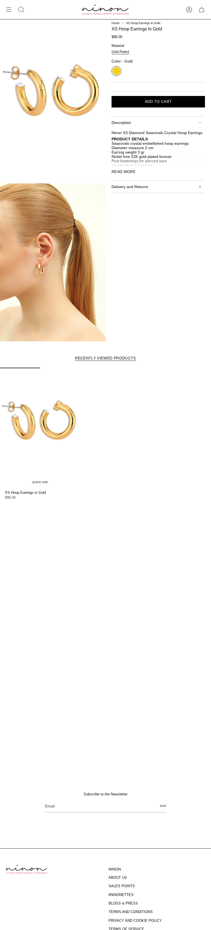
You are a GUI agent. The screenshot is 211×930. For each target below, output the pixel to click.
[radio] (120, 52)
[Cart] (201, 9)
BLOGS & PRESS (123, 903)
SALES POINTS (122, 886)
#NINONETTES (121, 895)
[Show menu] (8, 9)
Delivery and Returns (130, 187)
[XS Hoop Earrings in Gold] (40, 428)
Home (116, 23)
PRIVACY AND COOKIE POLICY (135, 920)
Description (121, 122)
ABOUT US (118, 877)
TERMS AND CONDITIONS (131, 912)
